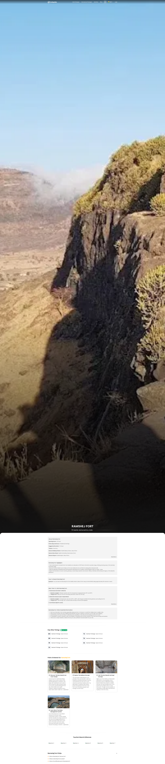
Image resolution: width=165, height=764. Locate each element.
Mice (101, 2)
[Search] (105, 2)
